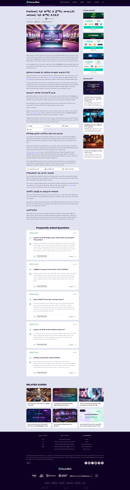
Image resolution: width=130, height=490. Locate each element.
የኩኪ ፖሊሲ (66, 488)
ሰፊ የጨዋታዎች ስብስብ (36, 112)
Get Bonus (93, 27)
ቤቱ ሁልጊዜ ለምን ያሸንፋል (64, 439)
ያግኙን (86, 441)
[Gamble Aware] (81, 475)
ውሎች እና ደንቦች (45, 488)
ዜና (103, 2)
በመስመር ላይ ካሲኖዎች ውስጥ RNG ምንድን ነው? (64, 446)
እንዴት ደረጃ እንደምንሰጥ (86, 446)
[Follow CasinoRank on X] (92, 463)
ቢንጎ (43, 439)
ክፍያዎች (89, 2)
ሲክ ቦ (43, 444)
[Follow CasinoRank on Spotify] (99, 463)
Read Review (93, 29)
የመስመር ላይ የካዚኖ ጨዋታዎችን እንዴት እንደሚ (65, 441)
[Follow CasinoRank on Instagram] (89, 463)
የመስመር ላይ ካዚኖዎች (64, 2)
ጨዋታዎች (74, 2)
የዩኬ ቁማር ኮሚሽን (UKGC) (52, 77)
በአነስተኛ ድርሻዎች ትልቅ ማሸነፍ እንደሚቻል (64, 444)
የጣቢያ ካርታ (86, 488)
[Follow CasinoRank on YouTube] (95, 463)
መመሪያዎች (96, 2)
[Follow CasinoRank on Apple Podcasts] (102, 463)
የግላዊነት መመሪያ (86, 449)
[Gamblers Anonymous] (41, 475)
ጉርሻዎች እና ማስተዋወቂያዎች (32, 152)
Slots (43, 446)
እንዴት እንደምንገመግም (87, 444)
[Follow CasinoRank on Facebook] (86, 463)
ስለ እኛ (86, 439)
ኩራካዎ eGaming (30, 79)
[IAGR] (34, 475)
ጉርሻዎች (82, 2)
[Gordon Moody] (63, 475)
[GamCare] (51, 475)
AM (28, 463)
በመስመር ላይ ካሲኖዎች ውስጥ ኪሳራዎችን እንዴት (64, 449)
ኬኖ (43, 441)
